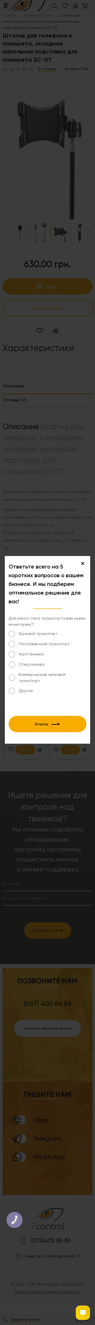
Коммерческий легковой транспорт (42, 677)
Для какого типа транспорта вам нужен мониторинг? (47, 621)
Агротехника (31, 654)
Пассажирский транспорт (44, 643)
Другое (26, 690)
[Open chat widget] (83, 1313)
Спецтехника (32, 664)
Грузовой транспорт (38, 633)
